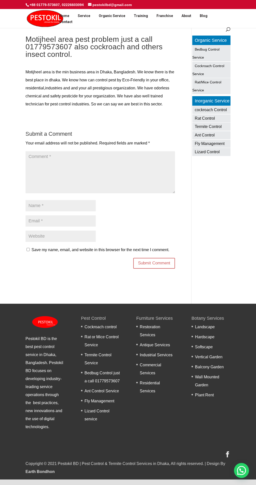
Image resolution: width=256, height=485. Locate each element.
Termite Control (208, 126)
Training (141, 16)
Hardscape (204, 337)
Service (84, 16)
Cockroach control (100, 327)
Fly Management (209, 143)
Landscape (205, 327)
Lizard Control (207, 152)
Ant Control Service (101, 391)
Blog (204, 16)
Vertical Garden (208, 357)
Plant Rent (204, 395)
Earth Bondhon (40, 471)
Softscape (204, 347)
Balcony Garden (209, 367)
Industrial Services (156, 355)
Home (64, 16)
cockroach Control (211, 110)
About (186, 16)
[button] (241, 470)
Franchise (164, 16)
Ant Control (205, 135)
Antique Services (155, 345)
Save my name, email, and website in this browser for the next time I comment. (100, 250)
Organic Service (112, 16)
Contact (65, 22)
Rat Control (205, 118)
